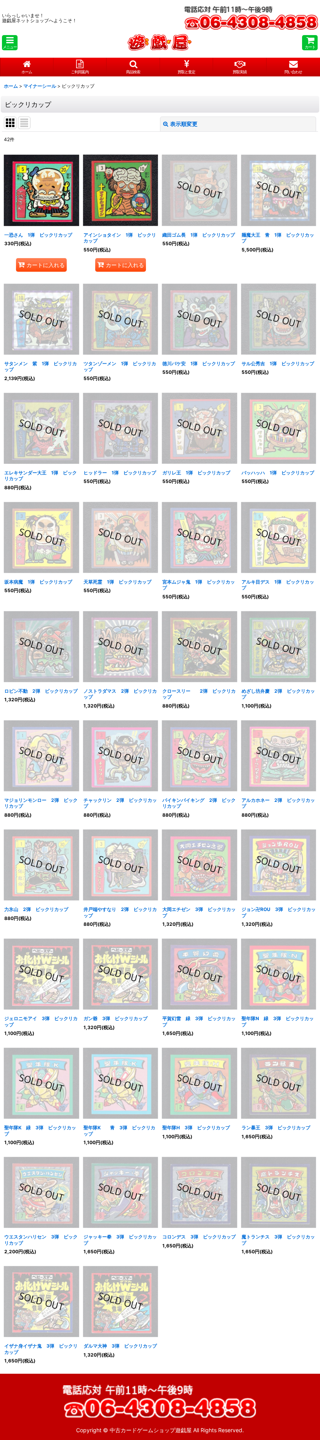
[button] (10, 42)
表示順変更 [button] (183, 123)
